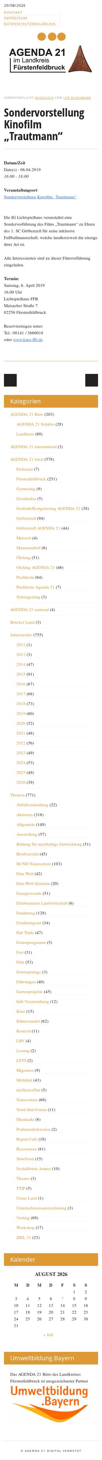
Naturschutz (27, 1099)
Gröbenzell (26, 518)
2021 (21, 733)
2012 (21, 644)
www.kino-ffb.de (28, 339)
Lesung (22, 1050)
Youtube (41, 37)
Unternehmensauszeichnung (41, 1208)
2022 (21, 743)
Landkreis (25, 434)
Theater (23, 1178)
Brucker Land (22, 622)
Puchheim (25, 577)
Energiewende (29, 893)
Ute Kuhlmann (77, 98)
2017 (21, 693)
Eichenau (24, 469)
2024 (21, 762)
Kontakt (13, 12)
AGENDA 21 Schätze (35, 424)
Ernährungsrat (28, 922)
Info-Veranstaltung (32, 1001)
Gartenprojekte (29, 991)
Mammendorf (28, 547)
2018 (21, 703)
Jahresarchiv (21, 634)
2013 (21, 654)
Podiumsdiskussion (33, 1129)
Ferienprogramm (31, 942)
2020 (21, 723)
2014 (21, 664)
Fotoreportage (28, 972)
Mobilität (24, 1080)
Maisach (23, 538)
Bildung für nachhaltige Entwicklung (49, 844)
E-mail (52, 37)
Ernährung (25, 913)
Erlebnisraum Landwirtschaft (41, 903)
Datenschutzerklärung (30, 23)
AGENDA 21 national (29, 609)
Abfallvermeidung (32, 804)
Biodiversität (27, 854)
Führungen (26, 981)
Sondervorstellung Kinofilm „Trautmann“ (40, 196)
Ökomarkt (25, 1119)
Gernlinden (26, 498)
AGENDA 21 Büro (26, 414)
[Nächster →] (91, 380)
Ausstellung (26, 834)
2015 (21, 674)
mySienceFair (28, 1090)
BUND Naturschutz (33, 863)
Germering (25, 488)
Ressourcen (26, 1149)
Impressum (15, 18)
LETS (21, 1060)
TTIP (20, 1188)
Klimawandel (28, 1021)
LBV (20, 1040)
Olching (23, 557)
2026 (21, 782)
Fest (20, 952)
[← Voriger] (10, 380)
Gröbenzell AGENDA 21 (38, 528)
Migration (25, 1070)
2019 (21, 713)
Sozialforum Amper (33, 1168)
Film (20, 962)
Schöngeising (28, 597)
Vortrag (23, 1217)
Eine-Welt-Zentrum (33, 883)
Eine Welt (24, 873)
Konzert (23, 1031)
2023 (21, 752)
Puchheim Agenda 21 (35, 587)
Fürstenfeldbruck (31, 479)
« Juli (48, 1334)
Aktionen (24, 814)
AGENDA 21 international (33, 446)
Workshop (25, 1227)
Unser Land (26, 1198)
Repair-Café (26, 1139)
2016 (21, 684)
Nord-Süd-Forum (31, 1109)
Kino (20, 1011)
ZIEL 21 (23, 1237)
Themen (17, 795)
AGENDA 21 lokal (26, 459)
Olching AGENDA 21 (35, 567)
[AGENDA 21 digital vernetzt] (51, 71)
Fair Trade (25, 932)
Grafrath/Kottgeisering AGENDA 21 (48, 508)
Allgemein (25, 824)
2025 (21, 772)
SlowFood (25, 1158)
